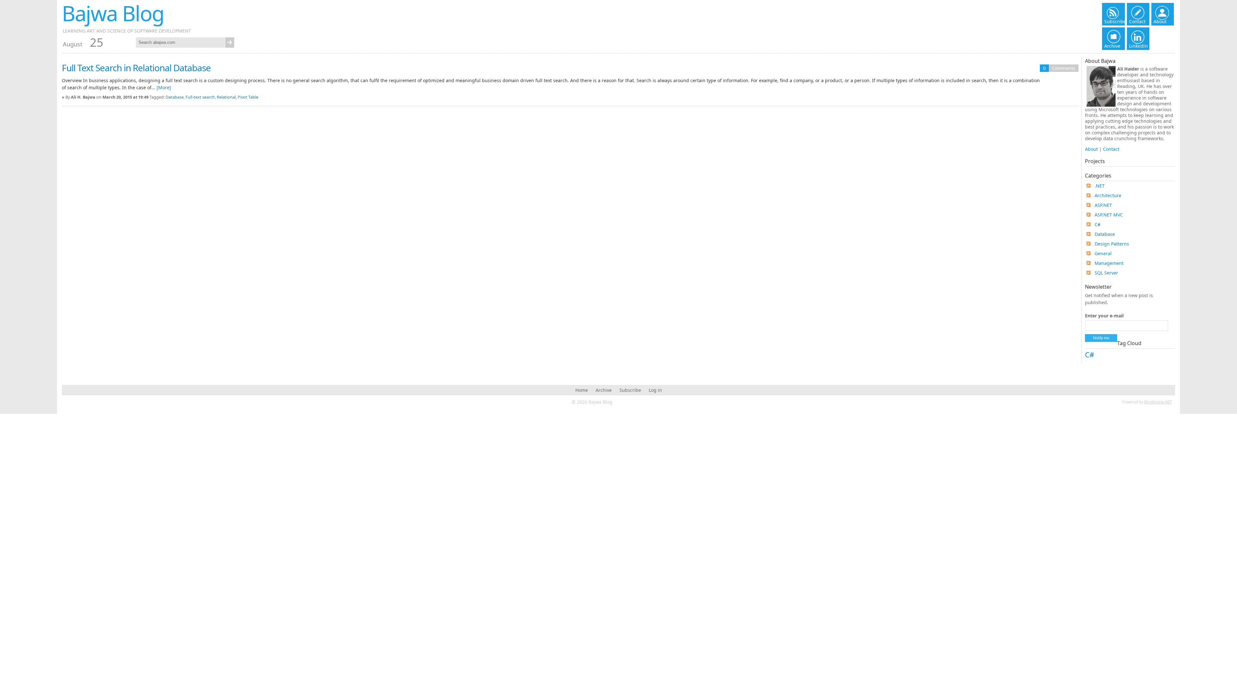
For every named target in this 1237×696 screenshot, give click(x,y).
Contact (1111, 149)
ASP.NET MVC (1109, 215)
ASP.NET (1103, 205)
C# (1097, 224)
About (1091, 149)
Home (581, 390)
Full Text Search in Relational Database (136, 68)
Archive (604, 390)
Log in (655, 390)
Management (1109, 263)
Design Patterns (1112, 244)
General (1103, 253)
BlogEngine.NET (1158, 402)
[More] (164, 87)
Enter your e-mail (1104, 316)
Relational (226, 97)
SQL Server (1106, 273)
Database (175, 97)
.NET (1100, 186)
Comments (1063, 68)
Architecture (1108, 195)
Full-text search (200, 97)
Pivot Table (248, 97)
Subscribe (630, 390)
